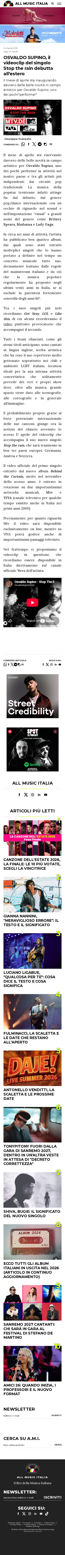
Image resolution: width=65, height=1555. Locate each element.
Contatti (37, 1523)
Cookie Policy (30, 1524)
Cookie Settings (33, 1526)
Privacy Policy (15, 1524)
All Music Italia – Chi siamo (19, 1523)
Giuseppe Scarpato (17, 139)
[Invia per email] (51, 144)
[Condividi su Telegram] (40, 144)
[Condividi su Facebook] (29, 144)
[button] (45, 144)
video (7, 324)
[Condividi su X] (34, 144)
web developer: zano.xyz (32, 1531)
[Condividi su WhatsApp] (23, 144)
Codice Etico (49, 1523)
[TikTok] (47, 1514)
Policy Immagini (46, 1524)
